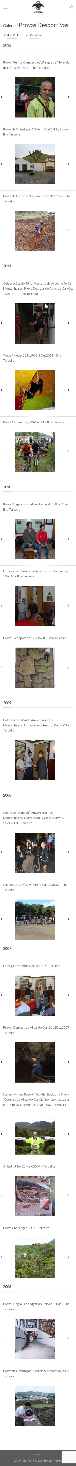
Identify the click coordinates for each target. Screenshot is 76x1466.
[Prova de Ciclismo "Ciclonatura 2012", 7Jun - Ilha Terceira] (35, 231)
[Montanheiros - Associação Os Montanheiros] (38, 7)
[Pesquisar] (71, 7)
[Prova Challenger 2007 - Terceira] (35, 1258)
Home (38, 1454)
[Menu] (5, 7)
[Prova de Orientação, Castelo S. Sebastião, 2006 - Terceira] (35, 1406)
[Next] (68, 97)
